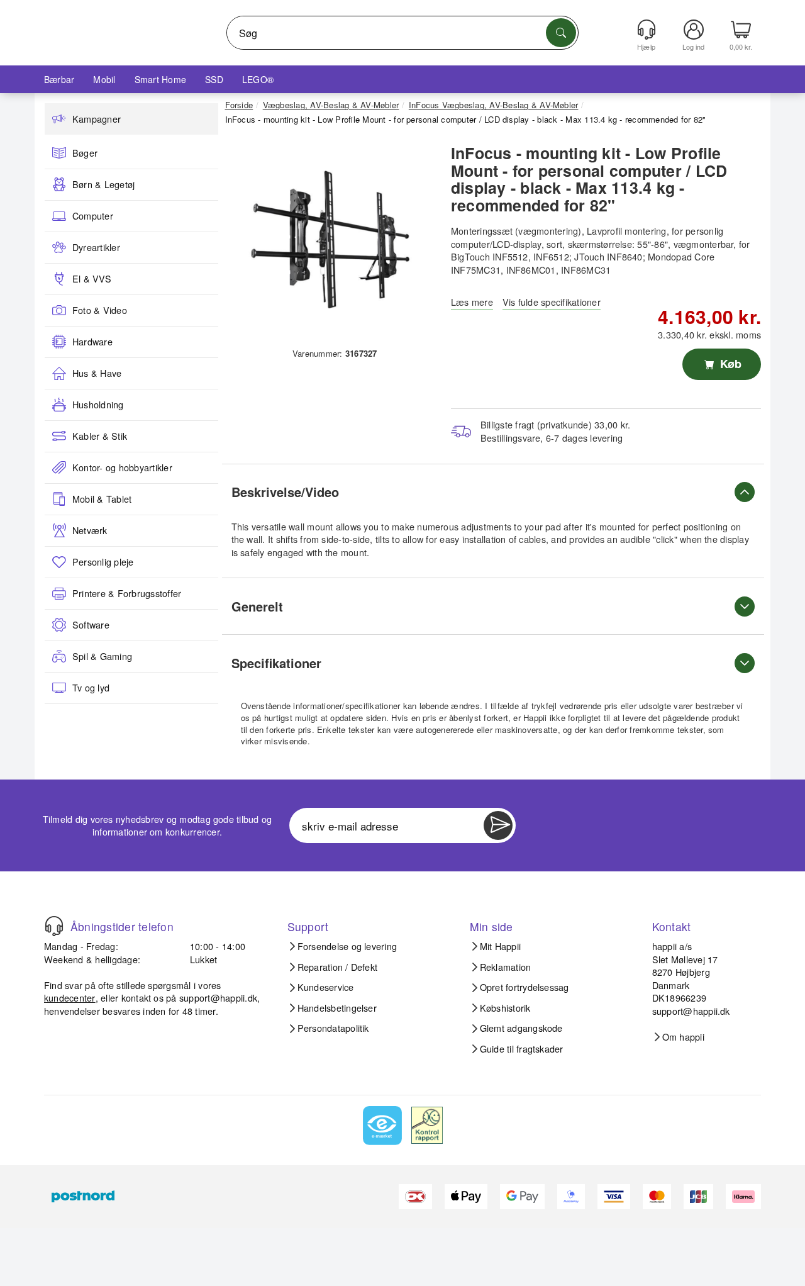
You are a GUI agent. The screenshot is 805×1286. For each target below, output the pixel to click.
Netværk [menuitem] (90, 530)
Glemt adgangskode (521, 1028)
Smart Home (160, 79)
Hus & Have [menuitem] (96, 373)
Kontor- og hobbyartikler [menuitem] (122, 467)
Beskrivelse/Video (285, 492)
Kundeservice (325, 987)
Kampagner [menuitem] (96, 119)
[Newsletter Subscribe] (498, 825)
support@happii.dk (218, 997)
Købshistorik (505, 1008)
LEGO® (258, 79)
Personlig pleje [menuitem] (103, 562)
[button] (330, 239)
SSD (214, 79)
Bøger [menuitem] (84, 153)
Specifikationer (276, 663)
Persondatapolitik (333, 1028)
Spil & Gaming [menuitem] (102, 656)
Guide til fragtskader (522, 1049)
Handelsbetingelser (337, 1008)
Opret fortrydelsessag (524, 987)
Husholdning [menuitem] (98, 404)
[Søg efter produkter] (561, 32)
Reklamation (505, 967)
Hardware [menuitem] (92, 341)
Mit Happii (500, 946)
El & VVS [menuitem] (91, 278)
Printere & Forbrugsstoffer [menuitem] (126, 593)
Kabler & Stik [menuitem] (99, 436)
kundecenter (70, 997)
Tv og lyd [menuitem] (90, 687)
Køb (729, 363)
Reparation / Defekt (337, 967)
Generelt (257, 606)
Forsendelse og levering (347, 946)
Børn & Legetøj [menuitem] (103, 184)
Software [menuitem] (90, 624)
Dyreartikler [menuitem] (96, 247)
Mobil (104, 79)
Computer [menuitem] (92, 216)
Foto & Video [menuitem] (99, 310)
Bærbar (59, 79)
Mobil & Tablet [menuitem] (101, 499)
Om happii (683, 1037)
